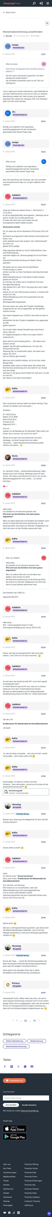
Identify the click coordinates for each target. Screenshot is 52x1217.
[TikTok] (13, 1212)
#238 (43, 918)
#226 (43, 465)
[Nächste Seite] (38, 1020)
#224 (43, 205)
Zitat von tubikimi (12, 558)
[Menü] (47, 3)
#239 (43, 955)
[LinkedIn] (18, 1212)
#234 (43, 776)
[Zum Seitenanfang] (49, 1213)
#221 (43, 54)
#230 (43, 647)
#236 (43, 842)
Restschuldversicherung (16, 1046)
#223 (43, 152)
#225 (43, 398)
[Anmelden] (40, 3)
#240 (43, 993)
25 (34, 1020)
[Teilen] (47, 23)
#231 (43, 676)
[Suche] (34, 3)
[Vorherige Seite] (13, 1020)
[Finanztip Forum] (12, 3)
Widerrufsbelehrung (14, 1041)
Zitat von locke (12, 64)
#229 (43, 617)
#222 (43, 121)
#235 (43, 814)
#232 (43, 714)
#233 (43, 748)
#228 (43, 548)
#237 (43, 868)
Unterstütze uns (16, 1080)
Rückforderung (36, 1041)
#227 (43, 503)
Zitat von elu (11, 162)
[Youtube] (4, 1212)
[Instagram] (9, 1212)
